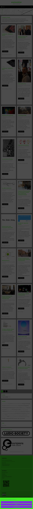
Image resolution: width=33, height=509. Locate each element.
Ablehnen (16, 504)
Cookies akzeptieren (16, 502)
